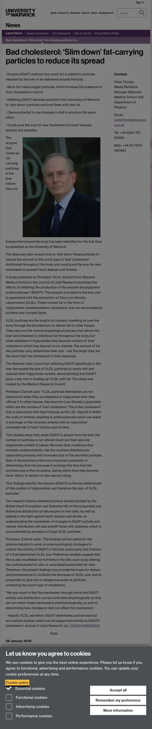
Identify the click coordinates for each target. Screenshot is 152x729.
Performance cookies (33, 716)
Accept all (118, 690)
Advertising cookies (32, 707)
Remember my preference (118, 700)
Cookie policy (17, 682)
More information (118, 710)
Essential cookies (29, 688)
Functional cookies (31, 697)
